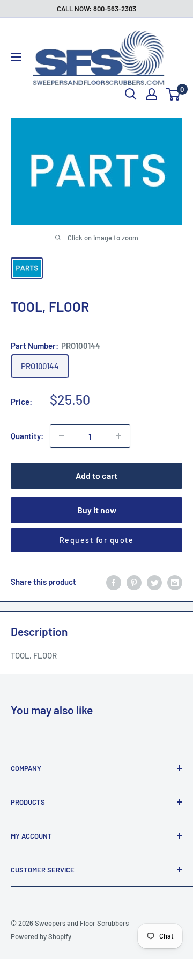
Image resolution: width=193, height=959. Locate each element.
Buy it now (96, 510)
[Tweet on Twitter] (154, 582)
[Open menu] (16, 57)
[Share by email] (174, 582)
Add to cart (96, 475)
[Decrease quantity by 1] (61, 436)
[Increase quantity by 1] (118, 436)
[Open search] (131, 94)
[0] (173, 94)
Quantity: (27, 436)
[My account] (151, 94)
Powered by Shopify (41, 936)
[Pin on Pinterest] (134, 582)
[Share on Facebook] (113, 582)
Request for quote (97, 540)
